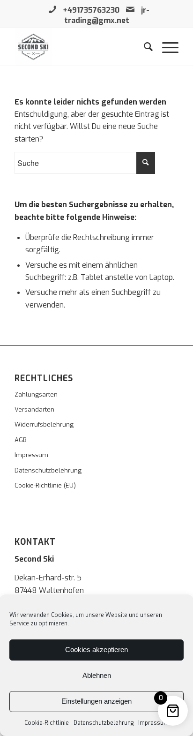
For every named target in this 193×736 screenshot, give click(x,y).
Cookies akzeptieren (96, 649)
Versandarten (34, 409)
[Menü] (165, 47)
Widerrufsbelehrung (44, 424)
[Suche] (143, 47)
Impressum (153, 723)
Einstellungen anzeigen (96, 701)
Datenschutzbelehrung (104, 723)
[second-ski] (80, 47)
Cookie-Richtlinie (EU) (45, 485)
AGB (21, 440)
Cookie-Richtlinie (46, 723)
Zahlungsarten (36, 394)
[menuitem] (143, 47)
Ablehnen (96, 675)
